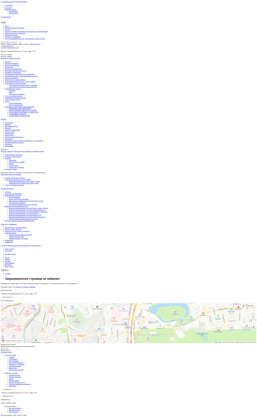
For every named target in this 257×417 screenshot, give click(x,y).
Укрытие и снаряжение (13, 37)
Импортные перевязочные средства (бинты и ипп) (26, 201)
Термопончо (9, 240)
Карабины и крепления (13, 72)
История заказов (14, 410)
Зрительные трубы (11, 126)
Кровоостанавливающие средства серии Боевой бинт (27, 217)
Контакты (8, 265)
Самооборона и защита (13, 89)
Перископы (9, 139)
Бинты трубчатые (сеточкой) (18, 199)
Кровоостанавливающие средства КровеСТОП (25, 215)
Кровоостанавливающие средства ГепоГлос (24, 213)
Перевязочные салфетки (17, 203)
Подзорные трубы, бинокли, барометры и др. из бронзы (24, 141)
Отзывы (7, 261)
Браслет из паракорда (12, 65)
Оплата (12, 2)
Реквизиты (12, 386)
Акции (7, 257)
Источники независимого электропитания (19, 107)
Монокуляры (9, 135)
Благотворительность (16, 363)
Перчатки (12, 90)
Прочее (11, 164)
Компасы (8, 128)
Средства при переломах (13, 194)
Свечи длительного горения (14, 185)
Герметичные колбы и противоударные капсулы (21, 76)
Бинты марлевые (14, 197)
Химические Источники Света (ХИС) (18, 180)
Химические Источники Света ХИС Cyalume (24, 181)
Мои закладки (13, 412)
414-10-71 (34, 44)
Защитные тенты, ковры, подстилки (17, 231)
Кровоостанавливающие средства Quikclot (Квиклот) (27, 210)
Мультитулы (9, 67)
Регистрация (13, 13)
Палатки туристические (13, 156)
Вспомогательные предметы (14, 28)
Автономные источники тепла (15, 83)
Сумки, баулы (13, 165)
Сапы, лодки (9, 249)
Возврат (24, 2)
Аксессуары (9, 123)
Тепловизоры (9, 146)
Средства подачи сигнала (13, 96)
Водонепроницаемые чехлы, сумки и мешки (20, 81)
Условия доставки (15, 377)
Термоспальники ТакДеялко (18, 238)
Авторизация (13, 11)
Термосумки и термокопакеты (15, 80)
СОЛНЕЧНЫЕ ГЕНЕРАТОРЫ (19, 116)
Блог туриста (9, 266)
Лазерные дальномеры (12, 130)
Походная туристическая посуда (16, 71)
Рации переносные (15, 103)
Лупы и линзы (10, 132)
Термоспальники (10, 233)
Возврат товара (14, 380)
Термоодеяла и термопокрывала (16, 227)
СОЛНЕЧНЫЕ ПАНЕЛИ (17, 114)
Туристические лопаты (13, 99)
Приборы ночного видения (14, 142)
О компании (5, 2)
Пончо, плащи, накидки (13, 229)
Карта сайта (13, 368)
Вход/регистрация (15, 408)
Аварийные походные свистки (15, 98)
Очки (11, 92)
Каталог (6, 56)
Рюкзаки (8, 158)
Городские (12, 160)
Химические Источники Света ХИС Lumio (24, 183)
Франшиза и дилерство (17, 364)
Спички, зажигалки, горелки (15, 178)
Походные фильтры (11, 63)
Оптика (7, 30)
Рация (7, 101)
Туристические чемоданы (13, 155)
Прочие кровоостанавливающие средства (23, 219)
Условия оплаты (10, 254)
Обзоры (7, 259)
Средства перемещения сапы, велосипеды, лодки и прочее (25, 39)
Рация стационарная (16, 105)
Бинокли (8, 124)
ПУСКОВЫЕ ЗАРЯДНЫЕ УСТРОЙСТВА (23, 112)
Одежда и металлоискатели (14, 137)
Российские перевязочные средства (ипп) (23, 204)
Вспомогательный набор (13, 69)
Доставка (18, 2)
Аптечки (8, 192)
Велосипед (8, 251)
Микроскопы (9, 133)
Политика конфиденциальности (20, 384)
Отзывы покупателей (16, 370)
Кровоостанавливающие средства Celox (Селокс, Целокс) (28, 208)
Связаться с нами (15, 366)
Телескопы (8, 144)
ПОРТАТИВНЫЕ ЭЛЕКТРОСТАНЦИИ (23, 110)
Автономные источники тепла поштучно (23, 87)
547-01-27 (7, 46)
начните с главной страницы (25, 287)
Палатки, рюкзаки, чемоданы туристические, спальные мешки (26, 31)
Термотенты (9, 242)
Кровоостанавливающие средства (16, 206)
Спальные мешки (11, 169)
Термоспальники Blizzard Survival (20, 235)
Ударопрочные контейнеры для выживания (20, 74)
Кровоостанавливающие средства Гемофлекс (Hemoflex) (28, 212)
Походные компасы (11, 78)
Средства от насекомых (17, 94)
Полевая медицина (11, 35)
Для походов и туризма (17, 162)
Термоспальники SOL (16, 236)
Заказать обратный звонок (10, 48)
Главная (7, 274)
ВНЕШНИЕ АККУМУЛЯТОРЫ (20, 108)
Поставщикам (9, 263)
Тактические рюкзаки (16, 167)
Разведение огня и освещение (15, 33)
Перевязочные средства (13, 195)
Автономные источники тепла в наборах (23, 85)
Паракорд (8, 62)
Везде (7, 26)
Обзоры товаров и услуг (17, 382)
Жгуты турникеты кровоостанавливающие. (20, 221)
